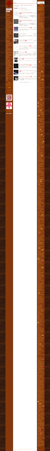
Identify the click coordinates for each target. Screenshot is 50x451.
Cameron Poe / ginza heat (41, 102)
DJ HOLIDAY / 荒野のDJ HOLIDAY (40, 81)
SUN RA (7, 37)
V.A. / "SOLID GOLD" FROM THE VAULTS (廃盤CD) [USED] (40, 438)
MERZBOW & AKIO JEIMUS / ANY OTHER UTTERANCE (40, 203)
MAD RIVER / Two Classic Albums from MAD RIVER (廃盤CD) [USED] (40, 400)
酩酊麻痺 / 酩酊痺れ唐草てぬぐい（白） (40, 260)
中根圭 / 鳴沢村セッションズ (40, 57)
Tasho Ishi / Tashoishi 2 (41, 211)
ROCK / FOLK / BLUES (9, 26)
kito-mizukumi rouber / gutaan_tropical (40, 279)
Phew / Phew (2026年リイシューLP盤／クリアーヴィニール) (40, 39)
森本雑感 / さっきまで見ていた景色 (40, 134)
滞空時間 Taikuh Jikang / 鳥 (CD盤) (40, 240)
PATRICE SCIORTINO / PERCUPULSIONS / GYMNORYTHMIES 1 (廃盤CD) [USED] (40, 397)
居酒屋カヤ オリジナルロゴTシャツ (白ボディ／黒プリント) (40, 84)
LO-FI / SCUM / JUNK (9, 66)
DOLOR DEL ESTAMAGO (8, 68)
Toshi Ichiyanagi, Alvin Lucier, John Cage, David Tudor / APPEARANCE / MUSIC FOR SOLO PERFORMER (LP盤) (26, 13)
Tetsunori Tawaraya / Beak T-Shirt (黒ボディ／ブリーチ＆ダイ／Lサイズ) (40, 29)
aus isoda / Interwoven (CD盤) (40, 176)
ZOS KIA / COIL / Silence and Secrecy (40, 195)
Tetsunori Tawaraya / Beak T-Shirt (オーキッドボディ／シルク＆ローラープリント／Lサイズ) (40, 32)
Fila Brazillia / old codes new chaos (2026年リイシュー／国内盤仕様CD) (40, 104)
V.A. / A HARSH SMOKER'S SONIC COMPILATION (39, 307)
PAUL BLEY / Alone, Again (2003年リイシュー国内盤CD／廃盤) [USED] (40, 390)
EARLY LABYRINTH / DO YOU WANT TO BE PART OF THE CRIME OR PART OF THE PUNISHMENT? (40, 347)
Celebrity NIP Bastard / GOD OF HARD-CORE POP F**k (40, 244)
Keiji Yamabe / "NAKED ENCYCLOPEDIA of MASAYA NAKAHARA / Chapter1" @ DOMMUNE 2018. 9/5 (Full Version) (40, 330)
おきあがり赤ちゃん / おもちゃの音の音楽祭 (40, 309)
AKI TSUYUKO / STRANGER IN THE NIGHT (40, 20)
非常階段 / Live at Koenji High (40, 86)
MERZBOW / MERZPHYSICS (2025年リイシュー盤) (40, 206)
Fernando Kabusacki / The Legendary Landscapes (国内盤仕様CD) (40, 179)
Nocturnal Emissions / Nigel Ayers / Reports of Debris (40, 264)
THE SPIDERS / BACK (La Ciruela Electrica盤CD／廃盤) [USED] (40, 388)
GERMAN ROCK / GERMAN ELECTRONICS (9, 52)
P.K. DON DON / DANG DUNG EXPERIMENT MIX (40, 247)
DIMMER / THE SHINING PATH (39, 171)
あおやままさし (8, 48)
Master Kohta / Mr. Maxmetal (39, 16)
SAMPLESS (7, 72)
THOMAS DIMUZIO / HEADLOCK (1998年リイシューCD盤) (40, 164)
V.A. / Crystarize (40, 304)
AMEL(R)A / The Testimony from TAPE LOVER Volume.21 (40, 320)
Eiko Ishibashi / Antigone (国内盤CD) (40, 242)
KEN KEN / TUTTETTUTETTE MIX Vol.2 (40, 183)
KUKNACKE (8, 59)
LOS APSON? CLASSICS (8, 20)
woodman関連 (8, 60)
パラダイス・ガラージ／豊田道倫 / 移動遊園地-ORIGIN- (40, 219)
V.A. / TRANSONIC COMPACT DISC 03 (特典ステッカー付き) (40, 267)
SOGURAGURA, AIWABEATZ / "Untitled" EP (40, 48)
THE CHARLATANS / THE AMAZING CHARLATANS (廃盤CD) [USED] (40, 377)
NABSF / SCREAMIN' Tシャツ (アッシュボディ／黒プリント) (40, 68)
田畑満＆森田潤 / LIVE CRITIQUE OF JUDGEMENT (40, 73)
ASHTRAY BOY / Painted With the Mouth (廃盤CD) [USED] (40, 366)
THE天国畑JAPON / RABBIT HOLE (40, 226)
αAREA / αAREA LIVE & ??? (40, 293)
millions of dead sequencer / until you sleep (40, 155)
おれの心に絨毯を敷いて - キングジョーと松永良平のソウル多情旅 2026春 (40, 114)
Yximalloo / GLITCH (40, 318)
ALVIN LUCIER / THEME (22, 52)
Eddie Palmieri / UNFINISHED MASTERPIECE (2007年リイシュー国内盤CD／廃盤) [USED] (40, 432)
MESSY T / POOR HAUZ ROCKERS (40, 79)
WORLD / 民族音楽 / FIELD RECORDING (9, 32)
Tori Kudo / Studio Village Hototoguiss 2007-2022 (40, 311)
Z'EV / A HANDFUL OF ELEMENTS (40, 197)
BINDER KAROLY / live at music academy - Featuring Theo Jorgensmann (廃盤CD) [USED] (40, 359)
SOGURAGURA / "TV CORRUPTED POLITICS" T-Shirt (40, 52)
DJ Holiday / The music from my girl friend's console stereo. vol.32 (40, 139)
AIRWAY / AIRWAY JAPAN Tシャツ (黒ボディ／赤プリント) (40, 71)
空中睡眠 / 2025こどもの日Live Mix (40, 125)
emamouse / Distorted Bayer (40, 325)
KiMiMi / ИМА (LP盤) (41, 123)
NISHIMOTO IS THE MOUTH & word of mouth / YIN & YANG (40, 136)
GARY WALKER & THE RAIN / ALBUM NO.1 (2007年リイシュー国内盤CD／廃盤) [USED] (40, 414)
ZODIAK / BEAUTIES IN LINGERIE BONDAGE (40, 283)
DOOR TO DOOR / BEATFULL (40, 18)
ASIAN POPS (8, 42)
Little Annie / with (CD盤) (41, 189)
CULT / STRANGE (8, 65)
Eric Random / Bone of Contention (40, 223)
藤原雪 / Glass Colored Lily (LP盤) (40, 291)
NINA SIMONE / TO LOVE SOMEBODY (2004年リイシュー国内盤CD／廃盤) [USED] (40, 425)
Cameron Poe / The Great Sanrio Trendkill (40, 59)
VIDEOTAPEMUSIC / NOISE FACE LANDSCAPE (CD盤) (40, 108)
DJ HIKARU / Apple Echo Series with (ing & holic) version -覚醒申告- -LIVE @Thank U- (40, 45)
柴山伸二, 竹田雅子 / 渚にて (40, 162)
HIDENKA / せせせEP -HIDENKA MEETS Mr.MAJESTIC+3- (40, 288)
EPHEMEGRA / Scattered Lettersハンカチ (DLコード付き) (40, 42)
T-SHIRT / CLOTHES (9, 75)
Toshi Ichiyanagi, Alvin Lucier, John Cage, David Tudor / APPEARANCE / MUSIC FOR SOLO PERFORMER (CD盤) (26, 21)
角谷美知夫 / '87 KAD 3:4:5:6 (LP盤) (40, 228)
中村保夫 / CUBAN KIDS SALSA (40, 66)
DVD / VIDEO (8, 73)
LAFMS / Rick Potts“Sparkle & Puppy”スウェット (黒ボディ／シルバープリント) (40, 98)
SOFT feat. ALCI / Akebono (39, 145)
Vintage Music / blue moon (9, 33)
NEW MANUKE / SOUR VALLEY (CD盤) (40, 237)
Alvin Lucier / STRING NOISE (22, 33)
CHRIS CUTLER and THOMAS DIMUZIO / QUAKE (40, 167)
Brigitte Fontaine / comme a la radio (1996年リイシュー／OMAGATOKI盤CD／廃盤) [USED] (40, 393)
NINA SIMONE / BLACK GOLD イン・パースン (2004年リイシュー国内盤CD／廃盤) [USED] (40, 422)
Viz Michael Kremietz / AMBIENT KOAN (40, 262)
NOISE (7, 53)
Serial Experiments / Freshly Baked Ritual (40, 153)
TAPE (7, 79)
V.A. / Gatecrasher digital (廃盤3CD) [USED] (40, 375)
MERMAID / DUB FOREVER (40, 110)
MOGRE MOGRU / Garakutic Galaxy (40, 350)
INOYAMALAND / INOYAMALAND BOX (40, 239)
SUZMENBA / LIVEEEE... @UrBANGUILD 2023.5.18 (40, 354)
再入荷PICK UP (8, 14)
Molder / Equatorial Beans (41, 130)
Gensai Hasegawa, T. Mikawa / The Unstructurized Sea (40, 121)
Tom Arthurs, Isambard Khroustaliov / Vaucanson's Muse (40, 281)
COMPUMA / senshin (40, 160)
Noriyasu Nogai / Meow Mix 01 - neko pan (40, 64)
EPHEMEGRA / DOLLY (41, 289)
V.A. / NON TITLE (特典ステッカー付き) (40, 249)
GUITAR (7, 46)
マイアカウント (34, 1)
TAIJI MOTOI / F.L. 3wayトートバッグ (40, 96)
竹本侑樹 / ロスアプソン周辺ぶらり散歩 (40, 335)
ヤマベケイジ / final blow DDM (40, 333)
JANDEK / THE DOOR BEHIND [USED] (40, 370)
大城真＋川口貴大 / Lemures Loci (40, 269)
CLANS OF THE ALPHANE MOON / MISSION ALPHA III (40, 285)
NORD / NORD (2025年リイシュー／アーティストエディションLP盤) (40, 174)
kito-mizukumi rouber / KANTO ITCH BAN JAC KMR (40, 295)
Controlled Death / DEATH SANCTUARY (40, 111)
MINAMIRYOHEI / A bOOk (40, 303)
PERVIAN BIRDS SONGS (39, 343)
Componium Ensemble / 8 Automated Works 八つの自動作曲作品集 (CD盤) (40, 253)
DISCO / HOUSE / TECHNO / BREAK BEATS (9, 22)
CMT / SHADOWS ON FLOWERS (40, 186)
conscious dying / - (40, 305)
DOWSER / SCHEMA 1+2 (40, 117)
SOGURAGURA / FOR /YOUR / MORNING (40, 50)
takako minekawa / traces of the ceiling (40, 251)
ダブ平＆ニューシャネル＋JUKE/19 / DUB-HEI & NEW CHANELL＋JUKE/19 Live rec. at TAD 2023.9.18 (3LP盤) (40, 36)
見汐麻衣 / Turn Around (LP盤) (40, 148)
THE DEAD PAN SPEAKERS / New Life (40, 89)
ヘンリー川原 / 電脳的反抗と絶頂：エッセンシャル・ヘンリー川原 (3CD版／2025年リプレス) (40, 256)
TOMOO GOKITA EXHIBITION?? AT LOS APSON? (40, 341)
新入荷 (7, 13)
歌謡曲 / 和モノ (8, 41)
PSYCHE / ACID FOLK (9, 25)
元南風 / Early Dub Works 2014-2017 (40, 221)
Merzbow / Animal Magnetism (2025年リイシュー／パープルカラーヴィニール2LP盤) (40, 209)
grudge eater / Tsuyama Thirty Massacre (40, 101)
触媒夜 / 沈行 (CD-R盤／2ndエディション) (40, 141)
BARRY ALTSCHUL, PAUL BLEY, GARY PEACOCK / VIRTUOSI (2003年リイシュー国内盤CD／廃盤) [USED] (40, 418)
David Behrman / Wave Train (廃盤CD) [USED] (24, 76)
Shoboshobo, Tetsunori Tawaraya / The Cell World (40, 27)
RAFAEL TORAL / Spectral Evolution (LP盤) (40, 159)
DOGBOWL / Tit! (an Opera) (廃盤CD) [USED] (40, 368)
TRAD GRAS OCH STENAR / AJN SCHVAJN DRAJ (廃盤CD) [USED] (40, 381)
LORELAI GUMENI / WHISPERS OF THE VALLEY (40, 132)
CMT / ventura (39, 185)
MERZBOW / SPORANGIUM (39, 201)
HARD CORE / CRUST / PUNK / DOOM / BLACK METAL (9, 50)
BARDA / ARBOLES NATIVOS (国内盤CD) (40, 25)
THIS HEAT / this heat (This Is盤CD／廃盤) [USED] (40, 403)
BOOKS (7, 74)
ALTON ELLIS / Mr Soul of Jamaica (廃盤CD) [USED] (40, 435)
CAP (6, 76)
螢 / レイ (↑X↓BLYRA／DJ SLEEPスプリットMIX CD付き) (40, 213)
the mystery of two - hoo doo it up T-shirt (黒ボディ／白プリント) (40, 93)
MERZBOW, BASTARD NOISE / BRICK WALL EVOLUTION (40, 199)
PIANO (7, 47)
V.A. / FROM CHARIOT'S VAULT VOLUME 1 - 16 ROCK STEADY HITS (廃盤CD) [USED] (40, 441)
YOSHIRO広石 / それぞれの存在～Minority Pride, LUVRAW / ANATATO (40, 339)
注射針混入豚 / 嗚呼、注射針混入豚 (40, 88)
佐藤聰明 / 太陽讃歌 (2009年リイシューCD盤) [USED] (40, 428)
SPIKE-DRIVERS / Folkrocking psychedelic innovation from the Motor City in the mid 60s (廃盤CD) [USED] (40, 384)
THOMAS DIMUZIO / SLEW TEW (40, 169)
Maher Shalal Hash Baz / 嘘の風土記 (40, 181)
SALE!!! (7, 80)
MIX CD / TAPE (8, 21)
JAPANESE (7, 40)
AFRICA (7, 35)
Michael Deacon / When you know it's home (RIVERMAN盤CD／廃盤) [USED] (40, 372)
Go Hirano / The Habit (40, 177)
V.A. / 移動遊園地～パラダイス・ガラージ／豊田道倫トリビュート (40, 216)
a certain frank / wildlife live (40, 234)
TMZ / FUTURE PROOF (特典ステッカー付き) (40, 146)
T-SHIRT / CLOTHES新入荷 (9, 16)
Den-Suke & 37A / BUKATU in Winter (39, 323)
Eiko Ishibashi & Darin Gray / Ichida (40, 271)
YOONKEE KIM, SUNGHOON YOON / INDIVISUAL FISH (40, 297)
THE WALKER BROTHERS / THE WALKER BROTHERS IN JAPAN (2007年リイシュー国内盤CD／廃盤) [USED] (40, 409)
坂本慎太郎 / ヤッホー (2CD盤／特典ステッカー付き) (40, 232)
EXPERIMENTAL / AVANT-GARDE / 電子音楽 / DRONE (9, 55)
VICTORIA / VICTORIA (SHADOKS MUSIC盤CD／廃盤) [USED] (40, 445)
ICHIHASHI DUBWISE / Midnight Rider (40, 277)
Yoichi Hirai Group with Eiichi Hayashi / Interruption (40, 225)
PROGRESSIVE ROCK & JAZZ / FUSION (9, 28)
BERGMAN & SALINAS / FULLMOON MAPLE (40, 272)
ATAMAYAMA (8, 69)
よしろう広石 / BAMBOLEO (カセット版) (40, 336)
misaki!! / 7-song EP (40, 150)
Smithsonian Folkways (9, 34)
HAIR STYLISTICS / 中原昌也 (9, 58)
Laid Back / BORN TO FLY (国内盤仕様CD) (40, 23)
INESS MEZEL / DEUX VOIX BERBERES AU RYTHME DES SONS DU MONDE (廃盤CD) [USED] (40, 362)
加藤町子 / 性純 (40, 149)
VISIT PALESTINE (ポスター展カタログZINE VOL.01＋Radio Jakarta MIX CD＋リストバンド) (40, 300)
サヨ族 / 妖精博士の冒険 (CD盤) (40, 14)
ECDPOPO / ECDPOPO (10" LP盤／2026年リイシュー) (40, 61)
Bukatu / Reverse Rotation (41, 321)
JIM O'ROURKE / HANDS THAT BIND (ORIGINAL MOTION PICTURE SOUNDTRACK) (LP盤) (40, 315)
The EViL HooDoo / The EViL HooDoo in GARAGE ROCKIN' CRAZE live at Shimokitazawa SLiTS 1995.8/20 (40, 128)
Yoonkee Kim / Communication (39, 327)
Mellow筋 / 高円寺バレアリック (9, 18)
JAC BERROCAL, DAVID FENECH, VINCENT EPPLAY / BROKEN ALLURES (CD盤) (40, 192)
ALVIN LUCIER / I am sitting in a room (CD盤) (24, 27)
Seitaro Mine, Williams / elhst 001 (40, 230)
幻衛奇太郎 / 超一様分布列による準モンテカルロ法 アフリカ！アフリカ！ (40, 76)
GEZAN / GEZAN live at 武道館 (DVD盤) (40, 91)
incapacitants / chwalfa (40, 188)
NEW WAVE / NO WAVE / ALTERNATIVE (9, 24)
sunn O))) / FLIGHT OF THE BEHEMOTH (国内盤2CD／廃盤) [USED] (40, 406)
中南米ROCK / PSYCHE (9, 30)
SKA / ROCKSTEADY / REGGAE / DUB (9, 44)
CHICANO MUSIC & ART (9, 39)
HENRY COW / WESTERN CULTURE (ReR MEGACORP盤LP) (40, 275)
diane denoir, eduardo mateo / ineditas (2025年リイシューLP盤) (40, 157)
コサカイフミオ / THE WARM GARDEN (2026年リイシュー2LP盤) (40, 119)
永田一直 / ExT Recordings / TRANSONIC (9, 62)
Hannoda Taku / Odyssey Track (40, 351)
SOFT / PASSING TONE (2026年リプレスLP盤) (40, 143)
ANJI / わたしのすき (40, 82)
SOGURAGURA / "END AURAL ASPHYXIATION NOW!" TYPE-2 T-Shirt (40, 55)
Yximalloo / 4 (39, 312)
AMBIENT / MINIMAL (9, 45)
